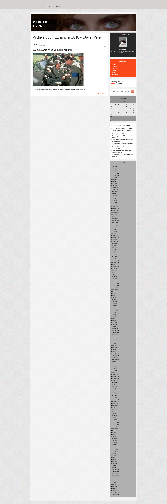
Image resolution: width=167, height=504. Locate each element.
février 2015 (114, 396)
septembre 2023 (115, 212)
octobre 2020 (115, 264)
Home (43, 6)
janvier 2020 (115, 282)
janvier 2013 (115, 444)
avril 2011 (114, 484)
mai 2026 (114, 168)
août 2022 (114, 224)
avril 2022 (114, 232)
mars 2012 (114, 463)
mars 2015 (114, 394)
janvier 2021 (115, 259)
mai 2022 (114, 230)
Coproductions (115, 66)
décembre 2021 (115, 237)
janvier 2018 (115, 328)
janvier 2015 (115, 398)
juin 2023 (114, 216)
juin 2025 (114, 179)
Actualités (114, 64)
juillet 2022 (114, 226)
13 (130, 108)
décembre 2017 (115, 330)
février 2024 (115, 205)
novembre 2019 (115, 286)
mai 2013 (114, 436)
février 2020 (115, 280)
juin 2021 (114, 249)
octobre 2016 (115, 357)
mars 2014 (114, 417)
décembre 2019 (115, 284)
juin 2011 (114, 481)
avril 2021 (114, 253)
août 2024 (114, 193)
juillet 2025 (114, 177)
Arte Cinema (57, 6)
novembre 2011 (115, 471)
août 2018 (114, 315)
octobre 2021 (115, 241)
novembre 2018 (115, 309)
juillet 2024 (114, 195)
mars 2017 (114, 347)
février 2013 (114, 442)
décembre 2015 (115, 376)
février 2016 (115, 372)
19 (126, 110)
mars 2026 (114, 170)
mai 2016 (114, 367)
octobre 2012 (115, 450)
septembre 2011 (115, 475)
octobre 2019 (115, 288)
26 (126, 112)
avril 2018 (114, 322)
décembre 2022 (115, 220)
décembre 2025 (115, 174)
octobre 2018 (115, 311)
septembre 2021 (115, 243)
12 (126, 108)
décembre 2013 (115, 423)
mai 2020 (114, 274)
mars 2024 (114, 203)
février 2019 (114, 303)
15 (111, 110)
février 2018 (115, 326)
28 (133, 112)
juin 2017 (114, 342)
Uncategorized (115, 74)
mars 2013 (114, 440)
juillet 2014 (114, 409)
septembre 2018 (115, 313)
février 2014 (115, 419)
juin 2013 (114, 434)
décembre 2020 (115, 261)
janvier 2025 (115, 187)
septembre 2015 (115, 382)
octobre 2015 (115, 380)
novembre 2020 (115, 262)
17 (119, 110)
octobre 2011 (115, 473)
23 (115, 112)
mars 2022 (114, 233)
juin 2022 (114, 228)
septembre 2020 (115, 266)
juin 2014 (114, 411)
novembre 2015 (115, 378)
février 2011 (114, 488)
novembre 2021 (115, 239)
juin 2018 (114, 318)
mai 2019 (114, 297)
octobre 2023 (115, 210)
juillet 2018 (114, 316)
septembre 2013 (115, 428)
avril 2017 (114, 345)
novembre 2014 (115, 401)
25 (122, 112)
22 (111, 112)
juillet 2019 (114, 293)
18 (122, 110)
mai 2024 (114, 199)
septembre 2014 (115, 405)
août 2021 (114, 245)
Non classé (114, 68)
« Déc (111, 116)
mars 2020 (114, 278)
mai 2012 (114, 459)
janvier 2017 (115, 351)
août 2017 (114, 338)
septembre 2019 (115, 289)
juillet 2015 (114, 386)
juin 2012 (114, 457)
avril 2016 (114, 369)
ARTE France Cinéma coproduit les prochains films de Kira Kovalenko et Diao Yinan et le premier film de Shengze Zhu (122, 130)
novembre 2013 (115, 425)
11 (122, 108)
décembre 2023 (115, 208)
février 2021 (114, 257)
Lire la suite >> (102, 93)
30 (115, 114)
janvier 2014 (115, 421)
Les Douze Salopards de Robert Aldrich (52, 49)
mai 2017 (114, 344)
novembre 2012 (115, 448)
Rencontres (114, 70)
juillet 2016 (114, 363)
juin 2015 (114, 388)
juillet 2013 (114, 432)
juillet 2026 (114, 166)
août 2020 (114, 268)
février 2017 (114, 349)
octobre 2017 (115, 334)
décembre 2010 (115, 492)
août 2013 (114, 430)
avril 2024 (114, 201)
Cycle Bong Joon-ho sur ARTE (118, 134)
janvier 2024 (115, 206)
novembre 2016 (115, 355)
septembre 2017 (115, 336)
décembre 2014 (115, 399)
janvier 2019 (115, 305)
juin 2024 (114, 197)
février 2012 (114, 465)
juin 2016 (114, 365)
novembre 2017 (115, 332)
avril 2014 (114, 415)
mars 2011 (114, 486)
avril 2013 (114, 438)
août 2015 (114, 384)
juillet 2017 (114, 340)
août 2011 (114, 477)
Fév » (111, 120)
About (49, 6)
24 (119, 112)
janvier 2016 (115, 374)
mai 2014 (114, 413)
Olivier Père (122, 49)
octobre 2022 (115, 222)
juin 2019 (114, 295)
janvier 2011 (115, 490)
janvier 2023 (115, 218)
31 (119, 114)
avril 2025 (114, 183)
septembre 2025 (115, 176)
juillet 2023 (114, 214)
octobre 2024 (115, 189)
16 (115, 110)
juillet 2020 (114, 270)
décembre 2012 (115, 446)
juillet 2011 (114, 479)
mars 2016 (114, 371)
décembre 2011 (115, 469)
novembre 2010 (115, 494)
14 (133, 108)
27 (130, 112)
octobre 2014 (115, 403)
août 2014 (114, 407)
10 (119, 108)
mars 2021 (114, 255)
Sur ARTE (114, 72)
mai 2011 (114, 483)
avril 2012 (114, 461)
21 (133, 110)
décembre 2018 (115, 307)
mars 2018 (114, 324)
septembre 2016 (115, 359)
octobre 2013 (115, 427)
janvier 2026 (115, 172)
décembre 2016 (115, 353)
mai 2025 (114, 181)
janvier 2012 (115, 467)
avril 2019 (114, 299)
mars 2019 (114, 301)
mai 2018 (114, 320)
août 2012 (114, 454)
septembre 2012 (115, 452)
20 (130, 110)
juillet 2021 (114, 247)
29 (111, 114)
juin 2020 (114, 272)
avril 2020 (114, 276)
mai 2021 (114, 251)
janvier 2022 (115, 235)
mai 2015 (114, 390)
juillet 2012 (114, 455)
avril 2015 (114, 392)
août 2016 (114, 361)
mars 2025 (114, 185)
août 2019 (114, 291)
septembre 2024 (115, 191)
